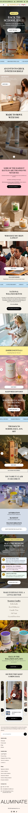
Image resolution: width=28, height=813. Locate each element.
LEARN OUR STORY (14, 582)
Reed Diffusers (14, 607)
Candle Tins (14, 610)
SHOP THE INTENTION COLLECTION (14, 529)
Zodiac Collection (4, 771)
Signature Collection (5, 769)
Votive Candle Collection (6, 773)
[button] (2, 255)
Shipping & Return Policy (6, 758)
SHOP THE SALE (13, 30)
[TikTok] (16, 811)
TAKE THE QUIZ (13, 409)
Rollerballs (14, 604)
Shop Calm (13, 718)
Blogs (2, 745)
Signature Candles (14, 601)
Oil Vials (14, 613)
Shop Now (13, 387)
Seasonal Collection (5, 775)
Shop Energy (13, 268)
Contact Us (3, 762)
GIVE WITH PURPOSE (13, 186)
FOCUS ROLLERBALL (14, 392)
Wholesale (3, 740)
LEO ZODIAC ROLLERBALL (14, 470)
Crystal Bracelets (14, 617)
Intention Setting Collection (6, 777)
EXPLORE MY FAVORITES (13, 308)
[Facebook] (14, 811)
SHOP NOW (5, 84)
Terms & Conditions (5, 760)
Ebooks (2, 747)
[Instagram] (11, 811)
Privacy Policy (3, 756)
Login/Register (4, 753)
